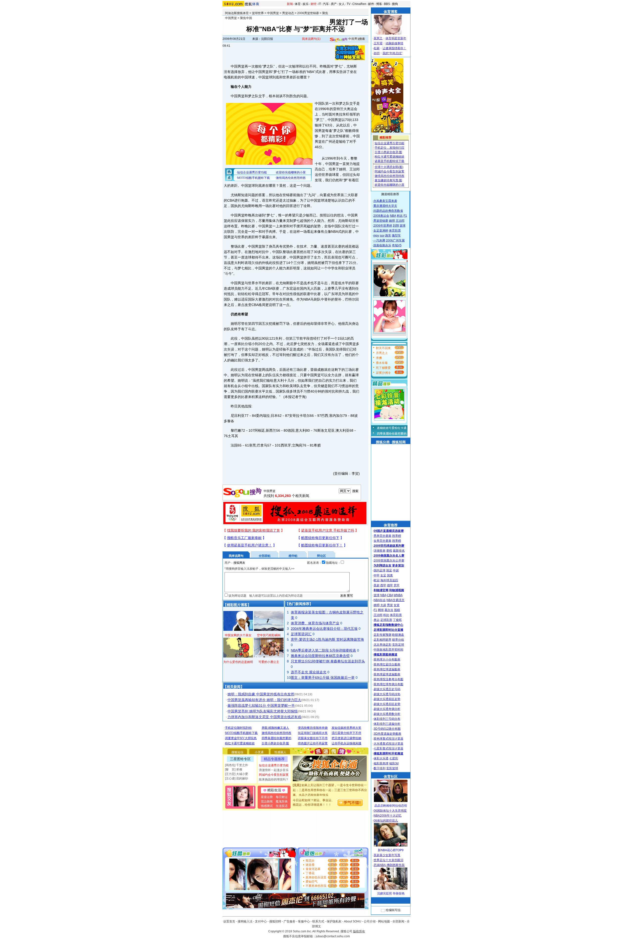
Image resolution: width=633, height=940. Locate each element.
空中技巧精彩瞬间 (269, 635)
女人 (342, 4)
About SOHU (352, 921)
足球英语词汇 (301, 634)
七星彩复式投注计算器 (388, 748)
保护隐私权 (334, 921)
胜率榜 (396, 536)
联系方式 (318, 921)
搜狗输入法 (245, 921)
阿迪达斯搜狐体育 (237, 13)
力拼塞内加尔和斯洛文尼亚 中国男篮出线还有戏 (264, 717)
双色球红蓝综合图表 (387, 664)
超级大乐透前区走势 (387, 699)
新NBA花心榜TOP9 (391, 850)
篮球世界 (258, 13)
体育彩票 (395, 230)
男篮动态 (288, 13)
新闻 (290, 4)
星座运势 (267, 797)
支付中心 (261, 921)
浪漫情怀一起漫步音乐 (274, 770)
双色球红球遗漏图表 (387, 669)
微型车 (396, 235)
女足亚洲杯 (380, 230)
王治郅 (400, 220)
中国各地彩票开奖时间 (388, 649)
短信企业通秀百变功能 (274, 765)
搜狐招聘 (275, 921)
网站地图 (384, 921)
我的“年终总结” (392, 53)
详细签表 (379, 550)
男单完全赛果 (382, 536)
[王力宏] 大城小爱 (236, 774)
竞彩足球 (398, 644)
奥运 (377, 620)
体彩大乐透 (381, 758)
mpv (376, 235)
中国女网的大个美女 (238, 635)
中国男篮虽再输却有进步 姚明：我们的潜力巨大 (264, 700)
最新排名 (399, 550)
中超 (396, 570)
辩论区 (321, 556)
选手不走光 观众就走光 (308, 672)
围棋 (397, 610)
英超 (377, 585)
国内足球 (379, 570)
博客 (379, 4)
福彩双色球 (381, 763)
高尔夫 (388, 610)
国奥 (390, 575)
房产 (334, 4)
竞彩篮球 (392, 768)
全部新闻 (398, 921)
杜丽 (377, 48)
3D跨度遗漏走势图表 (387, 733)
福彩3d (394, 763)
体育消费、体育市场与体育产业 (315, 623)
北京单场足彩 (382, 644)
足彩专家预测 (382, 634)
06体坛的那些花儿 (386, 820)
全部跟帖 (265, 556)
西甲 (383, 585)
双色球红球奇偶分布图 (388, 684)
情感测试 (267, 806)
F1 (405, 215)
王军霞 (378, 43)
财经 (313, 4)
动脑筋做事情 (394, 43)
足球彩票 (386, 620)
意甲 (397, 585)
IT (319, 4)
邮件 (371, 4)
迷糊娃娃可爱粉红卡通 (392, 428)
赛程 (389, 550)
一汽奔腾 (379, 240)
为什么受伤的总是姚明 (238, 662)
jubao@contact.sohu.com (333, 936)
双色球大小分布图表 (387, 659)
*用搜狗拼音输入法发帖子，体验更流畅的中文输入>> (259, 568)
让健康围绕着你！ (394, 48)
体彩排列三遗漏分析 (387, 724)
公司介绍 (370, 921)
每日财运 (282, 797)
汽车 (326, 4)
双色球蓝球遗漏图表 (387, 674)
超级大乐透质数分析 (387, 714)
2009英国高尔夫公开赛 (389, 560)
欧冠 (377, 580)
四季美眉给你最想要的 (392, 433)
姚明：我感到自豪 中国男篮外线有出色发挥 (260, 694)
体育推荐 (391, 525)
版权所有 (359, 931)
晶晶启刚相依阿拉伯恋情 (390, 805)
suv (382, 235)
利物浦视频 (396, 590)
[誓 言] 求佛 (233, 769)
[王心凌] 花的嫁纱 (236, 778)
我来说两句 (311, 39)
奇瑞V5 (397, 245)
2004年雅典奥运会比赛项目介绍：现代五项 (324, 629)
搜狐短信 (237, 752)
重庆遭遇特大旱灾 (385, 206)
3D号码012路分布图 (387, 728)
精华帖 (293, 556)
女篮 (397, 605)
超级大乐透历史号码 (387, 689)
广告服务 (289, 921)
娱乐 (306, 4)
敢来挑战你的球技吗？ (274, 779)
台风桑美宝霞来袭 (385, 201)
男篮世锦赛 (380, 220)
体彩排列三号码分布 (387, 719)
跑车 (388, 235)
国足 (389, 570)
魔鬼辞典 (282, 801)
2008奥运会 (381, 215)
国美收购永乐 (382, 245)
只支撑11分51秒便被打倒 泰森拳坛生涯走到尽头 (328, 661)
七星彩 (393, 758)
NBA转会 (380, 600)
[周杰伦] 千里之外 (236, 765)
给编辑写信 (393, 910)
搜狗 (395, 4)
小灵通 (259, 752)
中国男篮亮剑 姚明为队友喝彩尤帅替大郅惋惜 (262, 711)
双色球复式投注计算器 (388, 738)
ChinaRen (359, 4)
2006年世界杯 (382, 225)
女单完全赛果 (382, 540)
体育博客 (391, 12)
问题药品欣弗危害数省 (388, 210)
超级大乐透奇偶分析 (387, 709)
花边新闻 (267, 801)
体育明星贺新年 (395, 38)
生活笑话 (282, 806)
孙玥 (377, 53)
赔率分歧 (398, 639)
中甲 (377, 575)
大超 (383, 605)
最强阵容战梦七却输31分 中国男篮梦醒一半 (261, 705)
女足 (383, 575)
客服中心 (304, 921)
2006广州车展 (395, 240)
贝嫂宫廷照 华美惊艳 (391, 893)
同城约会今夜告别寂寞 (274, 774)
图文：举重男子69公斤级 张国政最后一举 (323, 678)
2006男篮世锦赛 (308, 13)
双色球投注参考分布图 (388, 679)
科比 (400, 215)
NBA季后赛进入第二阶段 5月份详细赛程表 (323, 650)
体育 (298, 4)
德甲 (390, 585)
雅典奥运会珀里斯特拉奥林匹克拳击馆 (320, 656)
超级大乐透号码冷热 (387, 694)
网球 (381, 610)
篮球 (403, 225)
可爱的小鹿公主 (268, 662)
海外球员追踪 (389, 580)
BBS (387, 4)
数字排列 (379, 768)
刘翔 (396, 225)
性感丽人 (280, 752)
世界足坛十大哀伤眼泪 (388, 860)
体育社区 (391, 776)
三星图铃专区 (240, 759)
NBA (393, 215)
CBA (390, 595)
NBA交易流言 (395, 600)
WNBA (398, 595)
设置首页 (229, 921)
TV (348, 4)
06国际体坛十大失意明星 (390, 810)
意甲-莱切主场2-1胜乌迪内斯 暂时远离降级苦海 (327, 639)
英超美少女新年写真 (387, 855)
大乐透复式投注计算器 (388, 743)
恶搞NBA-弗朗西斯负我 (389, 865)
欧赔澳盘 (398, 634)
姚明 (392, 220)
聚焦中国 (246, 18)
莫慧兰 (378, 38)
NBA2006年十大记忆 (388, 815)
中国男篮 (273, 13)
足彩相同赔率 (382, 639)
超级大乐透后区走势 (387, 704)
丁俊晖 (397, 620)
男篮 (390, 605)
